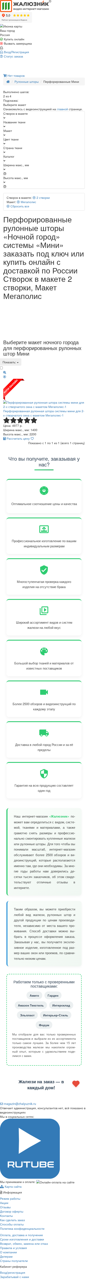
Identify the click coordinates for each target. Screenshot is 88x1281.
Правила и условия (13, 1248)
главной (62, 109)
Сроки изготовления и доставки (22, 1239)
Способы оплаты (12, 1224)
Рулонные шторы (27, 81)
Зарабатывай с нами (14, 1277)
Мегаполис (28, 202)
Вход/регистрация (12, 1272)
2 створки (43, 197)
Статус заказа (13, 56)
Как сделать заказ (12, 1220)
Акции (4, 1203)
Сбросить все (19, 206)
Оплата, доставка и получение (21, 1235)
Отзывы (5, 1207)
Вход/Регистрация (16, 52)
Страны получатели (14, 1260)
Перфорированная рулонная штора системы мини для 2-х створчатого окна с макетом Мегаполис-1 (43, 413)
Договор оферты (11, 1211)
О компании (8, 1252)
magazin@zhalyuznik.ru (19, 1103)
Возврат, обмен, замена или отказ (24, 1243)
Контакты (6, 1215)
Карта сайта (13, 1186)
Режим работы (10, 1198)
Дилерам (6, 1256)
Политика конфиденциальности (22, 1228)
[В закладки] (32, 438)
